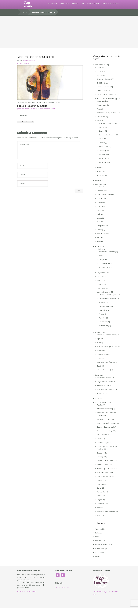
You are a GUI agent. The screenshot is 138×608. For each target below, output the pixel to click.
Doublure (100, 453)
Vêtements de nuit (103, 370)
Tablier (99, 167)
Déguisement (101, 272)
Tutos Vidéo (99, 552)
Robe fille (102, 318)
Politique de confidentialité (26, 591)
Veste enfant (103, 326)
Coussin (100, 198)
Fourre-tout (103, 147)
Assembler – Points (104, 419)
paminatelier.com (29, 61)
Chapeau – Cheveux (104, 79)
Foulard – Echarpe (103, 87)
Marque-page (101, 105)
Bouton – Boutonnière (105, 427)
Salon (99, 237)
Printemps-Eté (100, 541)
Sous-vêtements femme (105, 362)
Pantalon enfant (104, 306)
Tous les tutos (52, 3)
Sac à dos (102, 158)
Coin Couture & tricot (104, 195)
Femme (98, 332)
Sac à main (103, 162)
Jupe (98, 339)
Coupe (99, 439)
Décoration (99, 184)
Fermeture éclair (102, 465)
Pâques (97, 537)
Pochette (102, 154)
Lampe (99, 218)
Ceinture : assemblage (104, 431)
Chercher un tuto (93, 3)
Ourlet (99, 488)
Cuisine (99, 202)
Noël (98, 222)
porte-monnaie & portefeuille (107, 113)
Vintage (97, 556)
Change (101, 259)
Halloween (99, 533)
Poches (99, 496)
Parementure (101, 492)
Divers (99, 206)
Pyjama (101, 314)
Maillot (99, 343)
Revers (99, 507)
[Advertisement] (69, 32)
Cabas (101, 139)
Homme (98, 375)
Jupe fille (102, 302)
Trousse (100, 175)
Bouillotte (100, 71)
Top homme (101, 393)
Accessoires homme (104, 378)
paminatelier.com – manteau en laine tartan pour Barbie (36, 109)
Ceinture (100, 75)
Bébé (99, 249)
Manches (100, 480)
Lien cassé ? (24, 115)
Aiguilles (100, 405)
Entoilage (100, 457)
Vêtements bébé (104, 267)
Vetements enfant (103, 292)
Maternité (100, 350)
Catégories (63, 3)
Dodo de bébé (104, 263)
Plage (99, 109)
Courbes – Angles (103, 443)
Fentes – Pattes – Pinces (105, 461)
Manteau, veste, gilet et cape (107, 346)
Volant (99, 515)
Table (99, 241)
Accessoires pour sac (106, 123)
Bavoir (101, 256)
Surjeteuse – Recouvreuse (106, 511)
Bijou (99, 67)
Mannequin (101, 484)
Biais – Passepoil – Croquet (106, 423)
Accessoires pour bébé (107, 252)
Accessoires (99, 65)
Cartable (102, 143)
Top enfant (103, 322)
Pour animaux (102, 117)
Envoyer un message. (62, 587)
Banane (101, 131)
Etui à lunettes (102, 83)
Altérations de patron (104, 409)
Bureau (99, 187)
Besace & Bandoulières (107, 135)
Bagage (101, 127)
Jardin (99, 214)
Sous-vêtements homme (105, 389)
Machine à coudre (103, 472)
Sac (98, 121)
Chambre (100, 191)
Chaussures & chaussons (107, 298)
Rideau (99, 230)
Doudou (100, 276)
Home (25, 12)
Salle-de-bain (101, 233)
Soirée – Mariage (101, 548)
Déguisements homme (105, 381)
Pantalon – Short (103, 354)
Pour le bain (103, 310)
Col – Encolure (102, 435)
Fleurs (99, 210)
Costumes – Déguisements (106, 335)
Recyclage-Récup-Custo (103, 545)
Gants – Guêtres (102, 91)
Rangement (101, 226)
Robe (99, 358)
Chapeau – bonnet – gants (108, 295)
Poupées (26, 63)
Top (98, 366)
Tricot (97, 398)
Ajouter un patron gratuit (110, 3)
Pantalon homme (103, 385)
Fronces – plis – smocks (105, 468)
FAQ (82, 3)
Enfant (19, 63)
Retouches (100, 504)
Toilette (99, 171)
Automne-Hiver (100, 529)
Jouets (99, 280)
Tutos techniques (101, 402)
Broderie (98, 180)
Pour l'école (101, 288)
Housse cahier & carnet (105, 95)
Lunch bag (102, 150)
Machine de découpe (104, 476)
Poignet (99, 500)
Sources (75, 3)
